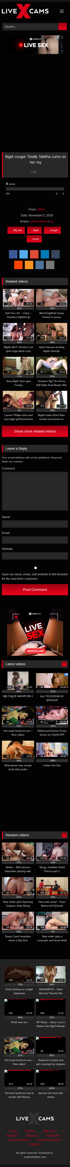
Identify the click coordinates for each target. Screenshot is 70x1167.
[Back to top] (59, 1156)
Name (7, 517)
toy (52, 221)
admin (41, 209)
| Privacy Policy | (19, 1140)
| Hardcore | (53, 1135)
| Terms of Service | (49, 1140)
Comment (8, 468)
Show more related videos (35, 431)
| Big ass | (32, 1135)
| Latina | (30, 1131)
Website (7, 548)
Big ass (17, 230)
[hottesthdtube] (29, 12)
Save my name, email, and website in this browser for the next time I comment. (35, 576)
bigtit (36, 230)
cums (35, 238)
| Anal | (13, 1131)
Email (6, 533)
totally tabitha (38, 221)
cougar (54, 230)
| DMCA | (35, 1144)
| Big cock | (49, 1131)
